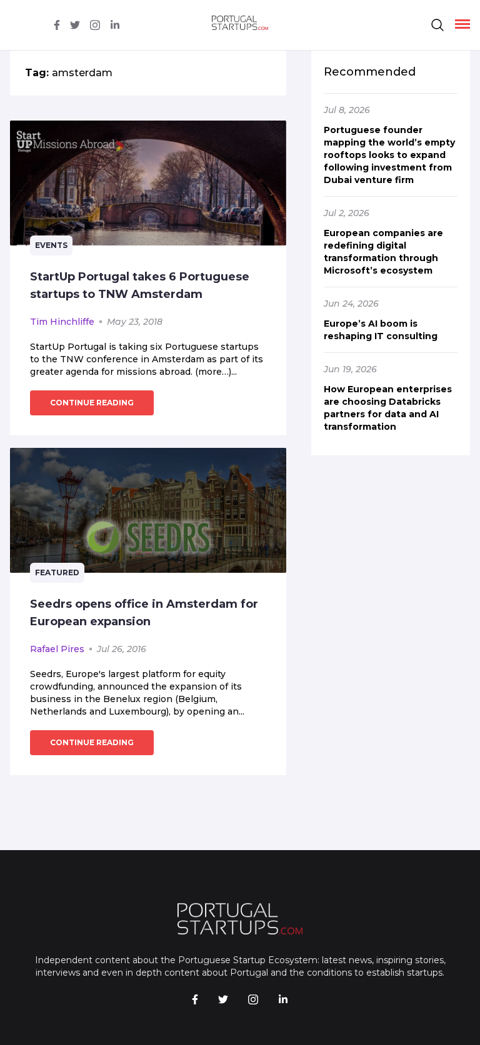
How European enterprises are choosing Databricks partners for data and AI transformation (388, 408)
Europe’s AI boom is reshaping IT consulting (381, 330)
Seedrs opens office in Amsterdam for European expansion (144, 612)
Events (51, 245)
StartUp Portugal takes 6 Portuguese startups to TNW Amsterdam (139, 285)
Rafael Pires (57, 649)
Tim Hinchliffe (62, 321)
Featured (57, 572)
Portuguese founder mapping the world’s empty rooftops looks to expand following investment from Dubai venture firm (389, 155)
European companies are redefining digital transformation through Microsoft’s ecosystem (383, 251)
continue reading (92, 402)
